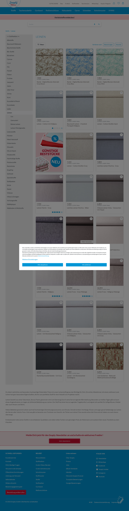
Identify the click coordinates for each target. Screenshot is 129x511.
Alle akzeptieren (43, 265)
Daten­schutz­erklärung (43, 256)
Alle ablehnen (86, 265)
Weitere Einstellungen (30, 259)
